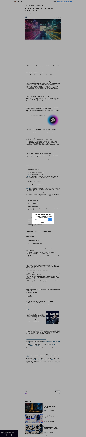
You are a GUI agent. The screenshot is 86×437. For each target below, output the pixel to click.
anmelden (50, 219)
